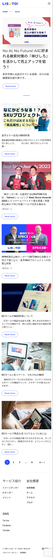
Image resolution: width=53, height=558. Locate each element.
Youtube (6, 530)
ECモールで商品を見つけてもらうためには (24, 433)
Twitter (6, 520)
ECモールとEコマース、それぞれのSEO (23, 374)
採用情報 (30, 488)
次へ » (42, 462)
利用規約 (23, 552)
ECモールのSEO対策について (17, 316)
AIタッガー (8, 493)
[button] (26, 95)
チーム (29, 493)
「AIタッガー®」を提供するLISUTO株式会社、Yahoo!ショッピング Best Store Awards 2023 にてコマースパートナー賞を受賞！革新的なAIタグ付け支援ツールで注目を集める (26, 199)
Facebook (7, 525)
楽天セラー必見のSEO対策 (16, 135)
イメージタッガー (11, 488)
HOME (5, 12)
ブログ (29, 502)
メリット (7, 498)
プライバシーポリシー (10, 552)
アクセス (30, 498)
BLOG (17, 12)
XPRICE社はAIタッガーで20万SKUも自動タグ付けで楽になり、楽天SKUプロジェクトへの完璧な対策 (26, 260)
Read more (11, 86)
